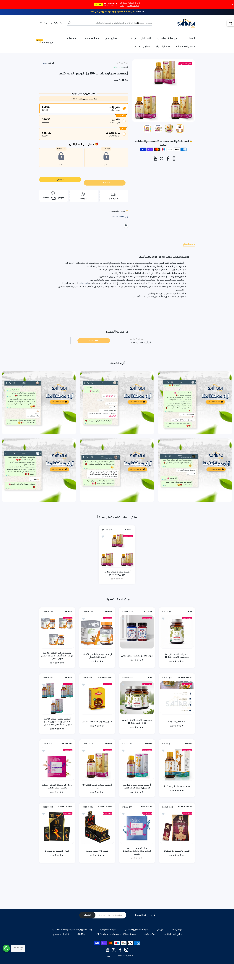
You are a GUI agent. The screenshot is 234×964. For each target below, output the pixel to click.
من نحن (160, 929)
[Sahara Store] (186, 23)
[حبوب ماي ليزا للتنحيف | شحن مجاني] (137, 631)
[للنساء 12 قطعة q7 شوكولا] (177, 827)
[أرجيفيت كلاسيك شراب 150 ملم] (177, 763)
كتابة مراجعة (93, 341)
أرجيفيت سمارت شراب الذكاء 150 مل (97, 786)
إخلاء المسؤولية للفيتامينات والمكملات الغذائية (72, 929)
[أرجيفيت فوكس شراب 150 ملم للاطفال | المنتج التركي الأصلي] (137, 763)
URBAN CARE (66, 743)
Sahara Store (122, 956)
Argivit (45, 63)
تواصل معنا (177, 929)
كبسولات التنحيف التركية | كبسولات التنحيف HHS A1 (176, 655)
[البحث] (69, 23)
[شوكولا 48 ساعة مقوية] (97, 827)
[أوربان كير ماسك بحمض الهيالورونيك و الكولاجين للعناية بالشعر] (137, 827)
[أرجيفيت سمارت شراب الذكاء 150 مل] (97, 763)
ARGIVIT (128, 529)
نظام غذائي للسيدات (177, 721)
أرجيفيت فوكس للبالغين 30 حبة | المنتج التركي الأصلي (97, 655)
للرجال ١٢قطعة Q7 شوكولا (57, 851)
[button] (56, 23)
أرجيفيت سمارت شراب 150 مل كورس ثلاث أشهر (117, 573)
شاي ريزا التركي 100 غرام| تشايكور (97, 721)
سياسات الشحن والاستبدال (136, 929)
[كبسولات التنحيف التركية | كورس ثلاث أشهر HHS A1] (137, 697)
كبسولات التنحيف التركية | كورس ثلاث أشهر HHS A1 (137, 721)
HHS (190, 611)
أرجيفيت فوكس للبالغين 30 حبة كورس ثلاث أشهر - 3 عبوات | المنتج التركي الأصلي (57, 656)
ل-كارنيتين (83, 283)
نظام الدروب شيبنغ (61, 934)
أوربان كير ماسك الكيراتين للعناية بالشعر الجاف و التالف (57, 786)
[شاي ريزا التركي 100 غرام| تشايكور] (97, 697)
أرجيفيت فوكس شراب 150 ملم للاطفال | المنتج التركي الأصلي (137, 786)
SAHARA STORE (185, 677)
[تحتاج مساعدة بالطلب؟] (6, 948)
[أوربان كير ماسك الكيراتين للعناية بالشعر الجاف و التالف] (57, 763)
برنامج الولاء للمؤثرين (173, 934)
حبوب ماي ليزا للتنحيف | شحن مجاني (137, 655)
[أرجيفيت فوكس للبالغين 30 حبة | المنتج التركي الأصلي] (97, 631)
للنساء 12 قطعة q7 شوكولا (176, 851)
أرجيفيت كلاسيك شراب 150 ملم (177, 786)
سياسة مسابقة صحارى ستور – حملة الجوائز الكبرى (115, 934)
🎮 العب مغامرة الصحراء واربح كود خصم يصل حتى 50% (114, 11)
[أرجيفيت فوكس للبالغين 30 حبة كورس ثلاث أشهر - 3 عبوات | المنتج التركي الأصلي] (57, 631)
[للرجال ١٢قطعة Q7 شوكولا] (57, 827)
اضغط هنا (98, 4)
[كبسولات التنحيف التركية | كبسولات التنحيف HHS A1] (177, 631)
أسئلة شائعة (149, 934)
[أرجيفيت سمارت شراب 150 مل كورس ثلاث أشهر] (117, 550)
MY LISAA (148, 611)
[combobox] (109, 23)
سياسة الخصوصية (108, 929)
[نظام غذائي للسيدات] (177, 697)
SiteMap (81, 934)
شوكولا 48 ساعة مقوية (97, 851)
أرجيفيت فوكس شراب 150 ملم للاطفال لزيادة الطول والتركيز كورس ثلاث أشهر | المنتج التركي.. (57, 721)
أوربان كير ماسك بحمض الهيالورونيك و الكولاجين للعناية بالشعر (137, 851)
